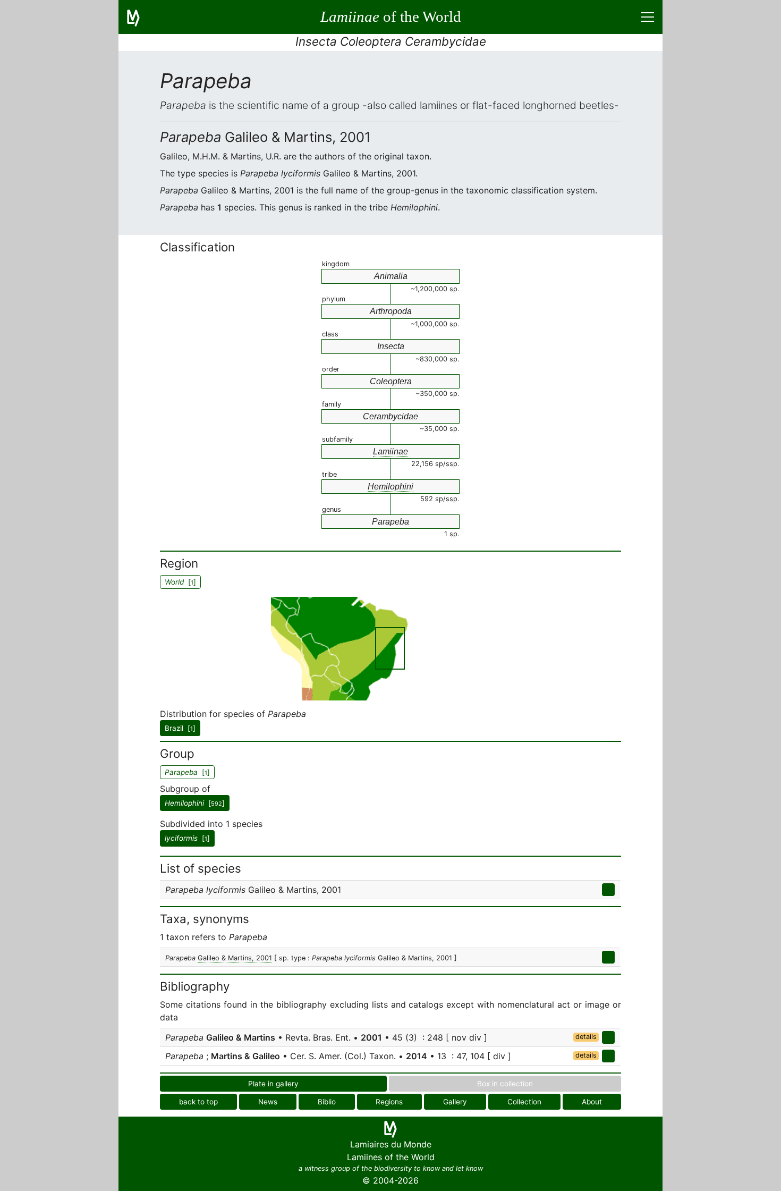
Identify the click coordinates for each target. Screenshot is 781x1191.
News (267, 1101)
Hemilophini (390, 486)
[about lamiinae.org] (139, 17)
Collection (524, 1101)
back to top (198, 1101)
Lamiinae (390, 451)
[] (195, 803)
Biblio (327, 1101)
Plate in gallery (273, 1083)
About (592, 1101)
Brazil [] (180, 728)
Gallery (455, 1101)
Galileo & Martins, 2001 (235, 958)
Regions (389, 1101)
